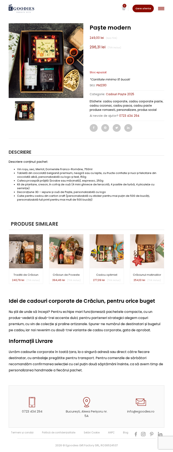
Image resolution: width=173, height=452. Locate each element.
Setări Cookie (92, 432)
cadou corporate (115, 101)
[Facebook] (94, 128)
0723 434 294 (129, 116)
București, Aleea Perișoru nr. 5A (86, 413)
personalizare (126, 110)
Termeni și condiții (22, 432)
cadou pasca (122, 106)
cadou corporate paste (146, 101)
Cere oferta (143, 8)
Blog (125, 432)
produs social (147, 110)
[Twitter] (117, 128)
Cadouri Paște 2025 (120, 94)
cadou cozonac (101, 106)
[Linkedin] (128, 128)
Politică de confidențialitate (58, 432)
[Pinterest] (105, 128)
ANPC (111, 432)
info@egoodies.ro (140, 411)
